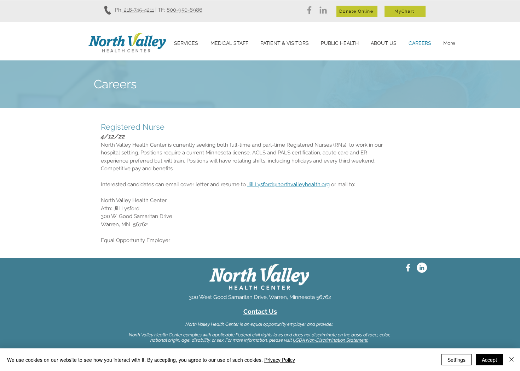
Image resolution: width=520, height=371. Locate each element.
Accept (489, 359)
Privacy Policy (279, 359)
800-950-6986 (184, 10)
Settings (456, 359)
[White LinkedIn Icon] (422, 268)
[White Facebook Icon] (408, 268)
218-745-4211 (138, 10)
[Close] (511, 359)
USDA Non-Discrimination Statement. (330, 340)
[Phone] (108, 10)
